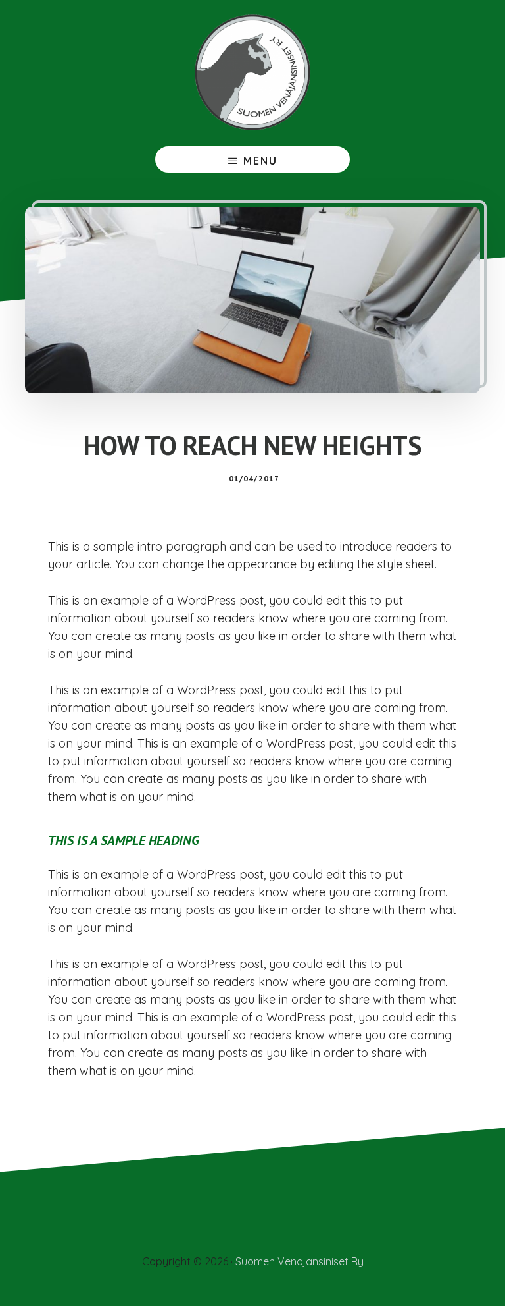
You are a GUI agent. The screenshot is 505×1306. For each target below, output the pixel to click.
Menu (260, 160)
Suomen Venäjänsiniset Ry (299, 1261)
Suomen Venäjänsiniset (252, 72)
